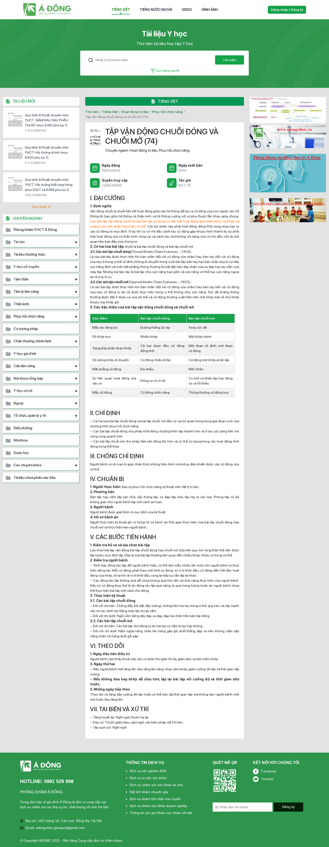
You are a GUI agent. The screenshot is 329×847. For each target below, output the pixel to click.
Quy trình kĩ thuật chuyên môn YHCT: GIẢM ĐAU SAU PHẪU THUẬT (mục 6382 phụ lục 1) (47, 120)
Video (187, 10)
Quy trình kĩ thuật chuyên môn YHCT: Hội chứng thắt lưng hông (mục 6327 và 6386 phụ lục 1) (48, 185)
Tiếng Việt (121, 10)
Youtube (267, 779)
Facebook (268, 771)
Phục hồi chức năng (167, 112)
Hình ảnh (210, 10)
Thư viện (92, 112)
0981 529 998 (58, 781)
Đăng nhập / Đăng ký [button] (287, 10)
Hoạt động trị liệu (135, 112)
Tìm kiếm (229, 60)
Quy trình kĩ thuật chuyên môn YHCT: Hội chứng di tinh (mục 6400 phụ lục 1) (47, 152)
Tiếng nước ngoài (156, 10)
